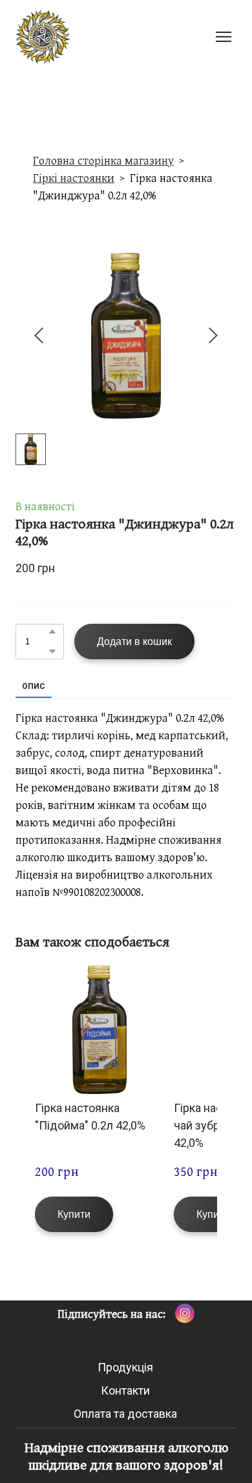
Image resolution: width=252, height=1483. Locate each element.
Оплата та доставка (125, 1413)
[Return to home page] (43, 37)
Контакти (125, 1390)
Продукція (125, 1367)
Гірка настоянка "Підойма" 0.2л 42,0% (90, 1116)
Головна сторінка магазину (103, 160)
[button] (52, 631)
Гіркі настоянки (73, 177)
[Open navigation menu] (223, 37)
